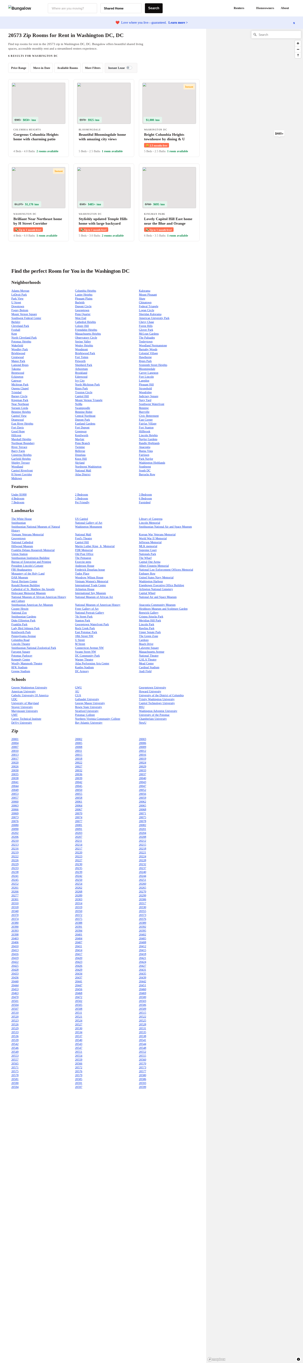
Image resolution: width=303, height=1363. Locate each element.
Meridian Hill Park (150, 620)
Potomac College (85, 714)
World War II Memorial (153, 538)
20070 (78, 813)
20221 (142, 852)
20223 (78, 856)
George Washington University (29, 687)
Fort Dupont (82, 427)
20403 (15, 938)
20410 (15, 946)
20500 (142, 997)
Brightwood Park (85, 353)
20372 (78, 915)
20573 (142, 1067)
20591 (78, 1083)
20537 (78, 1036)
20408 (142, 942)
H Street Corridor (21, 474)
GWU (78, 687)
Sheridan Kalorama (150, 314)
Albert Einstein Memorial (154, 565)
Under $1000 (19, 494)
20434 (78, 973)
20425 (15, 965)
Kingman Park (19, 400)
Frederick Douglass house (90, 569)
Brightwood (18, 353)
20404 (78, 938)
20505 (78, 1005)
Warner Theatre (84, 659)
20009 (142, 747)
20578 (15, 1075)
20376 (142, 919)
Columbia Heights (85, 290)
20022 (78, 762)
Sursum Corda (19, 408)
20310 (15, 903)
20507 (15, 1008)
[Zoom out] (298, 49)
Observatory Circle (86, 337)
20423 (78, 962)
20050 (78, 790)
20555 (142, 1055)
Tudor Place (82, 573)
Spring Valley (83, 341)
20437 (78, 977)
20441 (78, 981)
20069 (15, 813)
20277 (15, 895)
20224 (142, 856)
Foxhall (15, 329)
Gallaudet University (87, 699)
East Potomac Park (86, 632)
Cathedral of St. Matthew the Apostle (33, 589)
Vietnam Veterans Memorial (27, 534)
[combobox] (72, 8)
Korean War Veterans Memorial (157, 534)
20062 (142, 801)
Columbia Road (20, 640)
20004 (15, 743)
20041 (15, 782)
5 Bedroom (81, 498)
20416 (15, 954)
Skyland (80, 462)
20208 (142, 836)
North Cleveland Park (24, 337)
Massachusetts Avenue (151, 651)
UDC (14, 699)
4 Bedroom (17, 498)
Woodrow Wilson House (89, 577)
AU (77, 691)
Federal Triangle (148, 306)
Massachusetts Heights (88, 333)
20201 (142, 829)
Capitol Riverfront (22, 470)
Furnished (144, 502)
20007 (15, 747)
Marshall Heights (21, 439)
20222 (15, 856)
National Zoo (19, 612)
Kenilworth (81, 435)
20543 (78, 1044)
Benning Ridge (83, 411)
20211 (78, 840)
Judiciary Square (148, 396)
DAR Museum (19, 577)
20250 (78, 879)
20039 (78, 778)
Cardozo (144, 640)
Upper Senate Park (150, 632)
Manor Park (18, 361)
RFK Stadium (19, 667)
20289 (78, 895)
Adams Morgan (20, 290)
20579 (78, 1075)
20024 (142, 762)
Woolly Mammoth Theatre (26, 663)
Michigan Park (19, 384)
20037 (142, 774)
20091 (78, 829)
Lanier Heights (83, 294)
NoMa (78, 404)
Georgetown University (152, 687)
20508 (78, 1008)
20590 (15, 1083)
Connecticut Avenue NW (89, 647)
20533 (15, 1032)
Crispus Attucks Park (151, 616)
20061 (78, 801)
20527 (78, 1024)
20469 (142, 993)
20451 (142, 985)
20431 (142, 969)
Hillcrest (16, 435)
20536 (15, 1036)
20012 (142, 750)
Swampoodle (82, 408)
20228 (142, 860)
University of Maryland (25, 703)
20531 (142, 1028)
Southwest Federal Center (26, 318)
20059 (142, 797)
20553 (15, 1055)
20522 (142, 1016)
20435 (142, 973)
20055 (78, 793)
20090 (15, 829)
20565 (15, 1063)
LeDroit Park (19, 294)
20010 (15, 750)
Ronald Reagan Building (25, 585)
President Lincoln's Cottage (27, 565)
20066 (15, 809)
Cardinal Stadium (149, 667)
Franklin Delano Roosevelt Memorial (33, 550)
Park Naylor (146, 458)
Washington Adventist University (158, 711)
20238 (15, 872)
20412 (142, 946)
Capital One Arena (149, 561)
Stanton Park (82, 620)
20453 (15, 989)
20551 (78, 1051)
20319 (78, 907)
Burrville (144, 411)
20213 (15, 844)
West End (80, 318)
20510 (15, 1012)
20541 (142, 1040)
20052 (142, 790)
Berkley (15, 322)
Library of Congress (150, 518)
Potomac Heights (21, 341)
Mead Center (146, 663)
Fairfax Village (147, 423)
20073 (15, 817)
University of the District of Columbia (161, 695)
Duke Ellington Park (23, 620)
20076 (15, 821)
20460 (142, 989)
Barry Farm (18, 451)
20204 (142, 833)
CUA (78, 695)
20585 (78, 1079)
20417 (78, 954)
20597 (78, 1087)
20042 (78, 782)
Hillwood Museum (22, 546)
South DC (144, 470)
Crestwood (17, 357)
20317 (142, 903)
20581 (15, 1079)
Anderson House (84, 565)
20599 (142, 1087)
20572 (78, 1067)
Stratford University (87, 711)
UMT (14, 714)
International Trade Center (90, 585)
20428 (15, 969)
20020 (15, 762)
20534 (78, 1032)
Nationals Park (147, 554)
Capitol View (19, 415)
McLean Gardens (149, 333)
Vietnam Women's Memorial (91, 581)
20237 (142, 868)
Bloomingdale (147, 368)
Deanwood (17, 419)
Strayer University (22, 707)
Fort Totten (81, 357)
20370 (15, 915)
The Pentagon (83, 558)
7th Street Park (84, 616)
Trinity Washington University (157, 699)
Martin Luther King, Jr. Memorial (95, 546)
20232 (142, 864)
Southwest (145, 466)
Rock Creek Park (85, 628)
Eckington (17, 376)
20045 (78, 786)
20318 (15, 907)
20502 (78, 1001)
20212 (142, 840)
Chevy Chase (146, 322)
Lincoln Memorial (149, 522)
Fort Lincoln (146, 376)
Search (153, 8)
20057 (15, 797)
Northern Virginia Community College (97, 718)
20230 (78, 864)
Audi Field (145, 671)
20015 (78, 754)
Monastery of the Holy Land (28, 573)
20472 (78, 997)
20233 (15, 868)
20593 (142, 1083)
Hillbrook (144, 431)
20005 (78, 743)
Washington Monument (88, 526)
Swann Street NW (85, 651)
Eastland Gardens (85, 423)
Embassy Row (147, 573)
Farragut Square (20, 651)
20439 (142, 977)
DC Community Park (87, 655)
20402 (142, 934)
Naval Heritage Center (24, 581)
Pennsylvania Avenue (23, 636)
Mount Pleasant (148, 294)
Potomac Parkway (21, 655)
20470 (15, 997)
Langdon (144, 380)
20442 (142, 981)
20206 (15, 836)
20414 (78, 950)
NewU (142, 722)
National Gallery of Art (88, 522)
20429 (78, 969)
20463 (15, 993)
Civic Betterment (149, 415)
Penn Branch (82, 443)
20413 (15, 950)
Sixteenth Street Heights (153, 365)
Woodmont (81, 349)
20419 (15, 958)
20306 (142, 899)
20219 (15, 852)
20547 (78, 1048)
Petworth (80, 361)
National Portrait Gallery (89, 612)
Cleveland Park (20, 325)
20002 (78, 739)
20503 (142, 1001)
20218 (142, 848)
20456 (78, 989)
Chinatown (145, 302)
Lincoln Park (146, 624)
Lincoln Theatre (20, 644)
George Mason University (90, 703)
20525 (142, 1020)
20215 (142, 844)
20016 (142, 754)
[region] (251, 94)
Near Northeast (20, 404)
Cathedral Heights (85, 322)
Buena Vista (146, 451)
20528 (142, 1024)
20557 (15, 1059)
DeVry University (21, 722)
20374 (15, 919)
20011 (78, 750)
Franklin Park (19, 624)
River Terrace (19, 447)
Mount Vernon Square (24, 314)
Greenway (81, 431)
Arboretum (81, 368)
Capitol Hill (82, 396)
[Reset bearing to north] (298, 55)
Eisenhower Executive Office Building (161, 585)
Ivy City (80, 380)
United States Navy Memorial (156, 577)
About (285, 8)
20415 (142, 950)
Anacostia (144, 447)
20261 (15, 887)
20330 (142, 907)
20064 (78, 805)
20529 (15, 1028)
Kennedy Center (20, 659)
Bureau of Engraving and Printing (31, 561)
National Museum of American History (97, 604)
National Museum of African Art (94, 597)
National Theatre (149, 655)
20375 (78, 919)
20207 (78, 836)
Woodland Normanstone (153, 345)
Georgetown (82, 310)
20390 (15, 926)
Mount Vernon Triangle (88, 400)
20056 (142, 793)
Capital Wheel (147, 593)
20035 (15, 774)
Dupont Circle (83, 306)
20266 (15, 891)
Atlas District (82, 474)
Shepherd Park (83, 365)
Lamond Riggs (19, 365)
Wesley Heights (84, 345)
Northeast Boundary (23, 443)
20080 (15, 825)
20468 (78, 993)
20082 (142, 825)
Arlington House (84, 589)
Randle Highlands (149, 443)
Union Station (19, 554)
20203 (78, 833)
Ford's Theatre (83, 538)
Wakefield (17, 345)
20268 (78, 891)
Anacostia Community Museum (157, 604)
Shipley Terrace (20, 462)
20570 (142, 1063)
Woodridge (145, 392)
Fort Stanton (146, 427)
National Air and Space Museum (158, 597)
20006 (142, 743)
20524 (78, 1020)
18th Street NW (84, 636)
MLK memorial (148, 546)
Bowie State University (88, 707)
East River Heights (22, 423)
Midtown (16, 478)
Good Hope (18, 431)
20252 (15, 883)
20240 (142, 872)
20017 (15, 758)
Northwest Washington (88, 466)
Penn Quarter (82, 314)
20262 (78, 887)
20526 (15, 1024)
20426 (78, 965)
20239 (78, 872)
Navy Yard (145, 400)
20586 (142, 1079)
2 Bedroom (81, 494)
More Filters (92, 68)
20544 (142, 1044)
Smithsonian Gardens (23, 616)
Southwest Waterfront (151, 404)
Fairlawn (144, 454)
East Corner (146, 419)
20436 (15, 977)
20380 (15, 922)
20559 (78, 1059)
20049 (15, 790)
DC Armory (82, 671)
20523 (15, 1020)
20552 (142, 1051)
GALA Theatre (147, 659)
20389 (142, 922)
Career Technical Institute (26, 718)
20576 (78, 1071)
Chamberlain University (153, 718)
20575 (15, 1071)
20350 (78, 911)
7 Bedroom (17, 502)
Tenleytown (146, 341)
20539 (15, 1040)
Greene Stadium (20, 671)
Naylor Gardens (148, 439)
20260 (142, 883)
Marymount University (24, 711)
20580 (142, 1075)
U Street (16, 302)
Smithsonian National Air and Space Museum (165, 526)
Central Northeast (85, 415)
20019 (142, 758)
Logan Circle (146, 310)
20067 (78, 809)
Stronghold (145, 388)
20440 (15, 981)
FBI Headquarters (21, 569)
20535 (142, 1032)
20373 (142, 915)
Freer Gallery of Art (87, 608)
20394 (78, 930)
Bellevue (80, 451)
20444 (15, 985)
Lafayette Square (149, 647)
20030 (15, 770)
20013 (15, 754)
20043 (142, 782)
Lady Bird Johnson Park (25, 628)
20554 (78, 1055)
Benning (144, 408)
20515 (142, 1012)
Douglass (80, 454)
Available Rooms (67, 68)
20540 (78, 1040)
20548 (142, 1048)
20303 (78, 899)
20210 (15, 840)
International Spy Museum (90, 593)
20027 (78, 766)
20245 (15, 879)
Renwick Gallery (149, 612)
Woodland (17, 466)
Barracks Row (147, 474)
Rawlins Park (146, 628)
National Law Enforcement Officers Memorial (166, 569)
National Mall (83, 470)
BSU (141, 707)
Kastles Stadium (84, 667)
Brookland (81, 372)
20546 (15, 1048)
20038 (15, 778)
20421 (142, 958)
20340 (15, 911)
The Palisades (147, 337)
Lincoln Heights (148, 435)
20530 (78, 1028)
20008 (78, 747)
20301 (15, 899)
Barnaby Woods (148, 349)
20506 (142, 1005)
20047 (142, 786)
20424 (142, 962)
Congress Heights (21, 454)
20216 (15, 848)
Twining (80, 447)
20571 (15, 1067)
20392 (142, 926)
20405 (142, 938)
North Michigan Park (87, 384)
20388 (78, 922)
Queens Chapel (20, 388)
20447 (78, 985)
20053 (15, 793)
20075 (142, 817)
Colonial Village (148, 353)
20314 (78, 903)
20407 (78, 942)
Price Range (18, 68)
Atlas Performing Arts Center (92, 663)
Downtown (17, 306)
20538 (142, 1036)
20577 (142, 1071)
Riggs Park (145, 361)
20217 (78, 848)
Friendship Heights (86, 329)
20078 (142, 821)
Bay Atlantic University (88, 722)
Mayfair (79, 439)
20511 (78, 1012)
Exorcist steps (83, 561)
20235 (78, 868)
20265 (142, 887)
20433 (15, 973)
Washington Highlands (152, 462)
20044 (15, 786)
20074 (78, 817)
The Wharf (145, 558)
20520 (15, 1016)
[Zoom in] (298, 43)
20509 (142, 1008)
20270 (142, 891)
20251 (142, 879)
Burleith (80, 302)
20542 (15, 1044)
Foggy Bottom (19, 310)
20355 (142, 911)
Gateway (16, 380)
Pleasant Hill (146, 384)
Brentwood (17, 372)
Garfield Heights (21, 458)
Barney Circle (19, 396)
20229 (15, 864)
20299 (142, 895)
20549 (15, 1051)
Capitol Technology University (157, 703)
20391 (78, 926)
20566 (78, 1063)
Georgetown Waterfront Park (92, 624)
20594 (15, 1087)
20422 (15, 962)
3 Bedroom (145, 494)
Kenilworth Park (21, 632)
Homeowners (265, 8)
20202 (15, 833)
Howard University (150, 691)
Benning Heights (21, 411)
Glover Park (146, 329)
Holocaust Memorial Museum (28, 593)
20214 (78, 844)
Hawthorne (145, 357)
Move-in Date (41, 68)
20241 (15, 876)
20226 (15, 860)
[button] (294, 8)
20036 (78, 774)
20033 (142, 770)
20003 (142, 739)
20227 (78, 860)
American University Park (154, 318)
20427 (142, 965)
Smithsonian (18, 522)
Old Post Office (84, 554)
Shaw (142, 298)
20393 (15, 930)
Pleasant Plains (83, 298)
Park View (17, 298)
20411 (78, 946)
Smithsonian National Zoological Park (33, 647)
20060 (15, 801)
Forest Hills (146, 325)
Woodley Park (19, 349)
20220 (78, 852)
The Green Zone (148, 636)
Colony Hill (82, 325)
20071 (142, 813)
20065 (142, 805)
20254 (78, 883)
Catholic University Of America (29, 695)
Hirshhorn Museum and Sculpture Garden (163, 608)
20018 (78, 758)
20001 (15, 739)
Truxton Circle (83, 392)
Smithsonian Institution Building (30, 558)
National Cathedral (22, 542)
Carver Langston (148, 372)
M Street (80, 644)
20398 (15, 934)
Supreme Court (148, 550)
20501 (15, 1001)
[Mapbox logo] (216, 1359)
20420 (78, 958)
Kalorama (144, 290)
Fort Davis (17, 427)
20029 (142, 766)
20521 (78, 1016)
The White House (21, 518)
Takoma (16, 368)
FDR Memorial (84, 550)
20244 (142, 876)
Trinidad (16, 392)
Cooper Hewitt (19, 608)
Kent (14, 333)
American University (23, 691)
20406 (15, 942)
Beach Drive (146, 644)
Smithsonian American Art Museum (32, 604)
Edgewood (81, 376)
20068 (142, 809)
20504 (15, 1005)
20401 (78, 934)
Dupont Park (82, 419)
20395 (142, 930)
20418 (142, 954)
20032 (78, 770)
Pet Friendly (82, 502)
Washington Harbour (151, 581)
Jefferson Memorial (150, 542)
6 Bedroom (145, 498)
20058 (78, 797)
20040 (142, 778)
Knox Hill (81, 458)
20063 (15, 805)
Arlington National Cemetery (156, 589)
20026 (15, 766)
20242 (78, 876)
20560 (142, 1059)
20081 (78, 825)
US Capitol (81, 518)
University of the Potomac (154, 714)
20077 (78, 821)
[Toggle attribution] (298, 1359)
